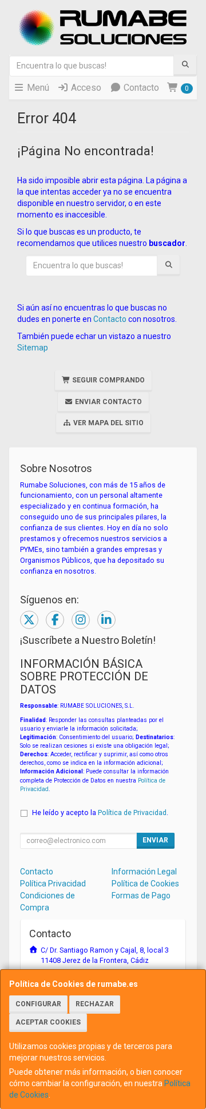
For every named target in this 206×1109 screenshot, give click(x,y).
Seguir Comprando (107, 380)
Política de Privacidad (132, 812)
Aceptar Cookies (48, 1022)
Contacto (140, 87)
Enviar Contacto (107, 402)
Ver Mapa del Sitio (108, 423)
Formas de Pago (141, 895)
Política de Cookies (145, 883)
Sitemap (32, 347)
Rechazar (95, 1004)
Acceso (85, 87)
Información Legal (144, 871)
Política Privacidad (53, 883)
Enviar (155, 840)
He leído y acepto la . (100, 812)
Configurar (38, 1004)
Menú (37, 87)
